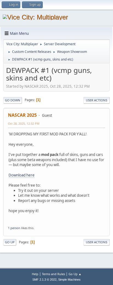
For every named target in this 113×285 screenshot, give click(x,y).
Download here (22, 175)
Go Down (12, 100)
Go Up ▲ (75, 274)
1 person (14, 228)
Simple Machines (69, 279)
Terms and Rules (53, 274)
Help (35, 274)
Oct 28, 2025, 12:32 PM (23, 123)
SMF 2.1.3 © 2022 (44, 279)
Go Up (10, 242)
